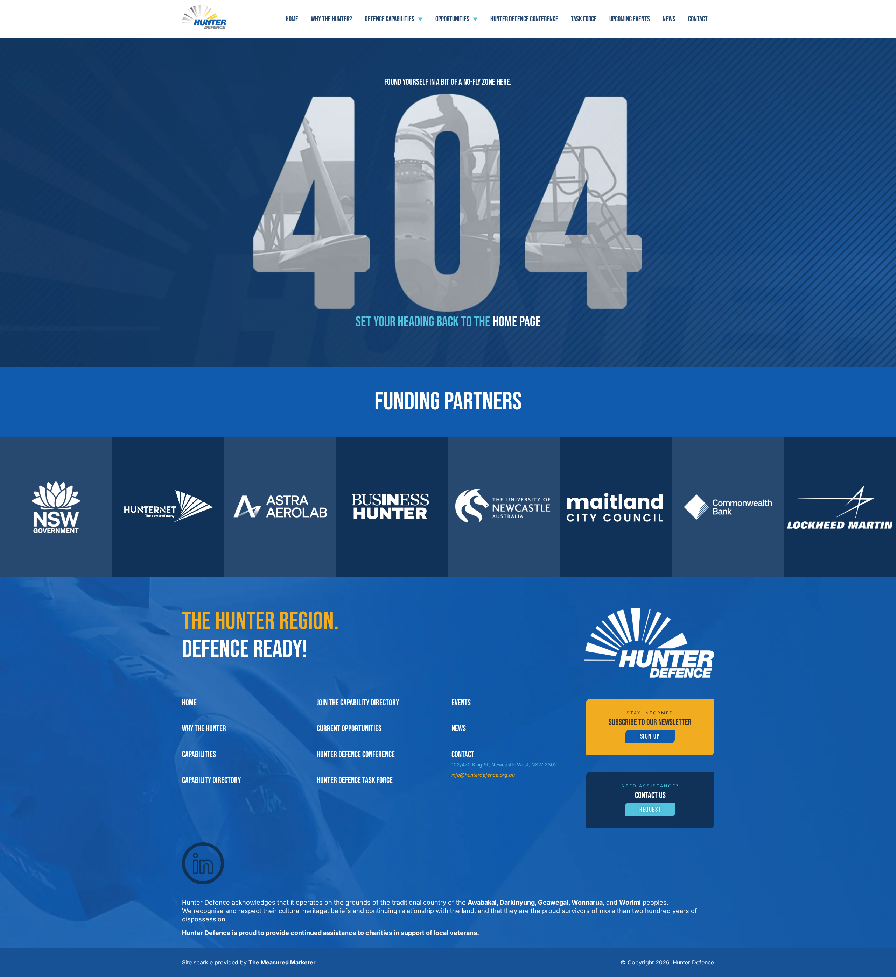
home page (517, 322)
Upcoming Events (629, 19)
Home (292, 19)
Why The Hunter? (331, 19)
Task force (584, 19)
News (669, 19)
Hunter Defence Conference (524, 19)
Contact (698, 19)
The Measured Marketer (282, 962)
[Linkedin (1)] (203, 863)
